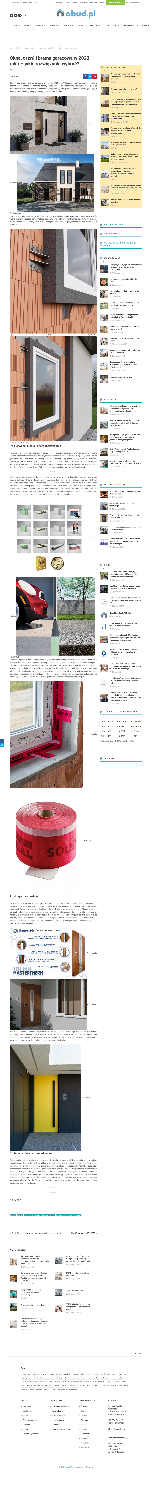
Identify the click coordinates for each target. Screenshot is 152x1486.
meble (88, 1385)
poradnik (123, 1374)
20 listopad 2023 (118, 521)
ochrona (37, 1385)
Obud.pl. (68, 1467)
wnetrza (54, 1374)
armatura (95, 1385)
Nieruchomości (87, 1443)
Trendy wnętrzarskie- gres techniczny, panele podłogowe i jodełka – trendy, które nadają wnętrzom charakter (126, 101)
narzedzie (33, 1381)
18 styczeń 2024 (118, 285)
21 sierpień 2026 (29, 1267)
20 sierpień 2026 (74, 1264)
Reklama (59, 2)
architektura (105, 1378)
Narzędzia (85, 1447)
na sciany (87, 1381)
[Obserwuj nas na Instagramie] (20, 15)
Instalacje (84, 1438)
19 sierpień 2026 (74, 1279)
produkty (67, 1374)
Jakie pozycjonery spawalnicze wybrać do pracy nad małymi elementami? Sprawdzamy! (125, 267)
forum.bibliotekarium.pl (61, 1429)
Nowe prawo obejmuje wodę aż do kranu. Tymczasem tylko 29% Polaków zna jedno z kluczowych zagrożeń (125, 437)
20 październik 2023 (119, 332)
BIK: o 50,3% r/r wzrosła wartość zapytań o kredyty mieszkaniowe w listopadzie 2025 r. (125, 680)
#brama (45, 1215)
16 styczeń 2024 (118, 381)
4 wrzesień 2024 (118, 320)
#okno (37, 1215)
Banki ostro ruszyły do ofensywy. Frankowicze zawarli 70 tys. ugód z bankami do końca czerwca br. (123, 574)
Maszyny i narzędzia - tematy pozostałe (64, 1389)
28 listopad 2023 (118, 273)
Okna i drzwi (85, 1434)
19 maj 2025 (116, 672)
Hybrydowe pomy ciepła (75, 1291)
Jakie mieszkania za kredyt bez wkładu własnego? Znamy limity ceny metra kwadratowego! (124, 541)
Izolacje (84, 1415)
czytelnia (36, 1374)
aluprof (46, 1389)
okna (60, 1374)
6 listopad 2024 (117, 658)
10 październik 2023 (120, 122)
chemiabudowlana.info (61, 1406)
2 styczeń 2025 (117, 703)
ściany (96, 1374)
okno (83, 1374)
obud (97, 1378)
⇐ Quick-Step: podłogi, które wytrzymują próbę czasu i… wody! (36, 1233)
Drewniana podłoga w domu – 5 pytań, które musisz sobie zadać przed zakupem (125, 76)
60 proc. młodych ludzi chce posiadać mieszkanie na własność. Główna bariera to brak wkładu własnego (125, 666)
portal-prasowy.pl (58, 1420)
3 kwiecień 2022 (118, 547)
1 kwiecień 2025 (118, 606)
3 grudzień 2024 (119, 92)
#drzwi (20, 1215)
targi (79, 1378)
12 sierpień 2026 (29, 1298)
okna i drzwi (45, 1374)
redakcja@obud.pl (134, 2)
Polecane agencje (113, 225)
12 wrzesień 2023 (118, 356)
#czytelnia (29, 1215)
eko (84, 1378)
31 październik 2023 (119, 344)
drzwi (67, 1378)
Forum (102, 2)
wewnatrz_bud (120, 1381)
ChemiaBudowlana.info (115, 2)
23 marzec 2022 (118, 533)
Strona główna (15, 48)
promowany (105, 1385)
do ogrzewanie (27, 1385)
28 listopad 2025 (119, 82)
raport (32, 1389)
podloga (39, 1389)
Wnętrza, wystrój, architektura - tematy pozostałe (65, 1381)
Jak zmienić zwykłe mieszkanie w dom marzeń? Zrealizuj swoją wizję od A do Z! (126, 187)
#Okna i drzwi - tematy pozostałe (68, 1215)
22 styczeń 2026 (119, 136)
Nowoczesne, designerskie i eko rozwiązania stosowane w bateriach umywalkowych (123, 364)
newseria (101, 1381)
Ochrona (84, 1420)
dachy (31, 1378)
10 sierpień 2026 (29, 1329)
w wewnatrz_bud (117, 1378)
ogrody (24, 1378)
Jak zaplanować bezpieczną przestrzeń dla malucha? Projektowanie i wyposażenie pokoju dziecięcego (124, 408)
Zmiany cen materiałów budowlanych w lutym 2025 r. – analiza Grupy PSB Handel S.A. (125, 600)
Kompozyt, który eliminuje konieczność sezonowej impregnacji (31, 1292)
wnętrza (90, 1378)
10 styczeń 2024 (118, 370)
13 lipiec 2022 (117, 497)
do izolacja (124, 1385)
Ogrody (84, 1429)
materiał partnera (41, 1378)
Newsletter (93, 2)
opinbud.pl (56, 1425)
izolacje (60, 1378)
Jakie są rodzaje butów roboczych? (123, 377)
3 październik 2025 (119, 592)
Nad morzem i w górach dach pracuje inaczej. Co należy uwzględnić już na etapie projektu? (79, 1258)
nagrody (115, 1374)
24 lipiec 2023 (118, 205)
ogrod (71, 1385)
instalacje (76, 1374)
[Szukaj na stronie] (26, 15)
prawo (89, 1374)
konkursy (25, 1381)
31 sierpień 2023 (118, 580)
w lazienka (114, 1385)
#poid (52, 1215)
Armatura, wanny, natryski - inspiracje (54, 1385)
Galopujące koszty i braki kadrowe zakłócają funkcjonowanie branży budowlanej (123, 652)
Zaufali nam (110, 234)
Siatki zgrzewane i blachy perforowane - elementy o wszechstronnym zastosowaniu (126, 116)
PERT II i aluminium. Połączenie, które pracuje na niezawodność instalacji (78, 1306)
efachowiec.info (58, 1415)
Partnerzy (27, 1415)
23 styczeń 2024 (119, 194)
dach (94, 1381)
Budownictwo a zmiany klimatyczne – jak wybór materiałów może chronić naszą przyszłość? (125, 156)
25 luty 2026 (117, 108)
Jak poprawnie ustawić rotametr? (124, 89)
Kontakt (67, 2)
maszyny (52, 1378)
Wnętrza (84, 1425)
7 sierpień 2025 (119, 148)
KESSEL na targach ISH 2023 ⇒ (84, 1233)
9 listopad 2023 (117, 309)
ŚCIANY (84, 1406)
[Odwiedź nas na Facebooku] (11, 15)
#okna (12, 1215)
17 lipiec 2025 (117, 643)
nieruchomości (105, 1374)
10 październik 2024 (120, 162)
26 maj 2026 (117, 179)
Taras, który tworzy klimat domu (33, 1305)
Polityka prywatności (80, 2)
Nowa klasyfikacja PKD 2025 (120, 613)
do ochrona (80, 1385)
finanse (73, 1378)
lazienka (25, 1389)
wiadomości (26, 1374)
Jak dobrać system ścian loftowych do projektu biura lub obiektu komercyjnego (126, 130)
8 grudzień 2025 (118, 686)
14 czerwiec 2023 (118, 509)
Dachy (83, 1411)
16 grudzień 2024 (118, 616)
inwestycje (42, 1381)
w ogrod (109, 1381)
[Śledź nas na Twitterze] (15, 15)
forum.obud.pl (57, 1411)
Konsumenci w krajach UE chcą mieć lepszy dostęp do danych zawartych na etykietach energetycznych (124, 637)
